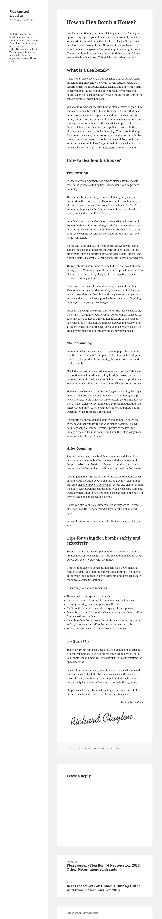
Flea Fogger (115, 748)
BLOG (106, 748)
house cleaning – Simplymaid (94, 484)
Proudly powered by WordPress (82, 912)
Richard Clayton (91, 748)
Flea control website (19, 13)
